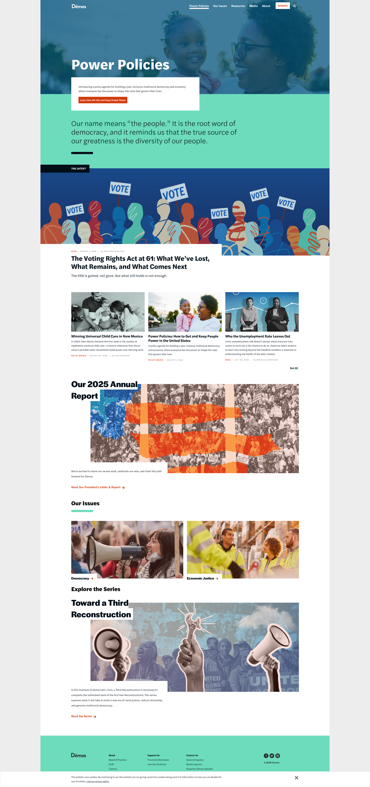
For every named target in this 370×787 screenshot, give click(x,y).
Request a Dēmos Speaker (199, 768)
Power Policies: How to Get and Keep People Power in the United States (183, 338)
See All (294, 368)
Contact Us (192, 755)
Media (253, 6)
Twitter (272, 755)
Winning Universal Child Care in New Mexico (107, 336)
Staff (111, 764)
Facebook (266, 755)
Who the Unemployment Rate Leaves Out (257, 336)
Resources (238, 6)
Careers (113, 768)
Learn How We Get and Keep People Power (103, 100)
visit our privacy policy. (98, 781)
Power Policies (199, 6)
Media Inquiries (194, 764)
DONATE (283, 5)
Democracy (80, 578)
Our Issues (220, 6)
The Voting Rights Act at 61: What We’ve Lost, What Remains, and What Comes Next (140, 262)
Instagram (277, 755)
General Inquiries (195, 759)
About (266, 6)
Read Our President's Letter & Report (95, 487)
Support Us (154, 755)
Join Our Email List (157, 764)
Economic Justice (200, 578)
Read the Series (81, 716)
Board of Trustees (117, 759)
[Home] (79, 9)
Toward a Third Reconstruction (101, 608)
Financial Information (158, 759)
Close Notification (291, 779)
